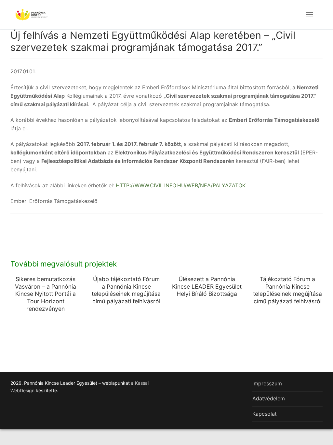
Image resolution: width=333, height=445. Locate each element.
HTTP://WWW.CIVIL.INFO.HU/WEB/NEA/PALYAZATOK (181, 185)
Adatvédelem (268, 398)
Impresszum (267, 383)
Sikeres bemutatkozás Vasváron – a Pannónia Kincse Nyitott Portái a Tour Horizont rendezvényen (45, 294)
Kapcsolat (264, 413)
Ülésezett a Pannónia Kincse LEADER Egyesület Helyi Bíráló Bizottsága (207, 286)
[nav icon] (309, 15)
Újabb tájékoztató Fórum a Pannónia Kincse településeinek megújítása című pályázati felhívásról (126, 290)
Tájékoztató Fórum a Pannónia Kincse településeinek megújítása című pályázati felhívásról (287, 290)
